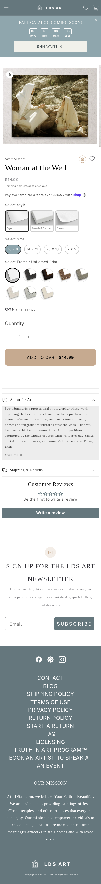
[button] (6, 7)
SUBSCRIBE (74, 623)
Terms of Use (50, 702)
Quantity (14, 323)
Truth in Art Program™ (50, 750)
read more (13, 455)
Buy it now (50, 374)
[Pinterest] (50, 662)
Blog (50, 686)
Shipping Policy (50, 694)
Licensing (50, 742)
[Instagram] (62, 662)
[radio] (17, 221)
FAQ (50, 734)
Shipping (10, 185)
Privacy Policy (50, 710)
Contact (50, 678)
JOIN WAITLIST (50, 47)
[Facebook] (39, 662)
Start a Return (50, 726)
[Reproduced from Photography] (82, 159)
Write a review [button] (50, 512)
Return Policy (50, 718)
